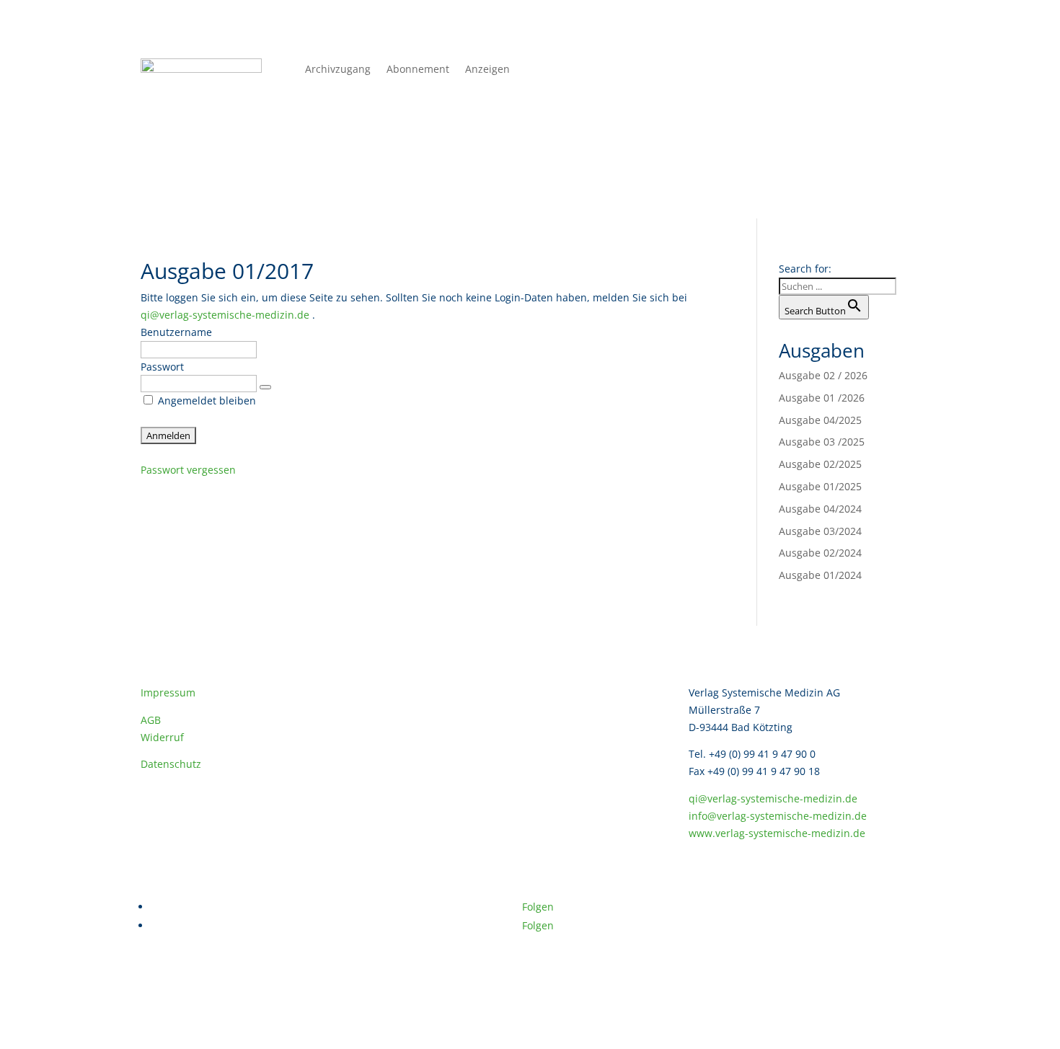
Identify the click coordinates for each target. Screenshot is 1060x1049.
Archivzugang (338, 70)
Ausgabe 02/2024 (820, 552)
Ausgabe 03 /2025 (822, 441)
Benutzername (176, 332)
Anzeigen (487, 70)
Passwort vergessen (188, 470)
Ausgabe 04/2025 (820, 420)
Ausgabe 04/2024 (820, 508)
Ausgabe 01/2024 (820, 575)
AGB (151, 720)
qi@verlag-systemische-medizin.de (225, 315)
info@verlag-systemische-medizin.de (778, 816)
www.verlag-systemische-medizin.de (777, 833)
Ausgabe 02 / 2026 (823, 375)
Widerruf (162, 737)
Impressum (168, 692)
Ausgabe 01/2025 (820, 486)
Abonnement (418, 70)
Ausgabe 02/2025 (820, 464)
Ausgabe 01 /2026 (822, 397)
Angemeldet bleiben (205, 400)
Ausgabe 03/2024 (820, 531)
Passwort (162, 366)
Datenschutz (171, 764)
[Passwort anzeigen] (265, 387)
